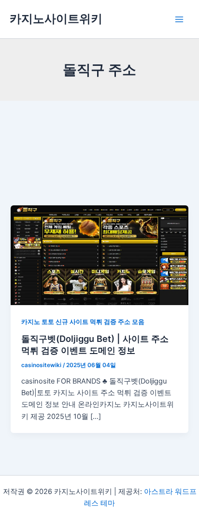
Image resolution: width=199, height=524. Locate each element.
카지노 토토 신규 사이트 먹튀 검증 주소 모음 (82, 321)
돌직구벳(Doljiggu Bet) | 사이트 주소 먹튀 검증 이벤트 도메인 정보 (95, 344)
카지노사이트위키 (56, 19)
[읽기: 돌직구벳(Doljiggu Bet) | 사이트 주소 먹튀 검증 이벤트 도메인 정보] (99, 254)
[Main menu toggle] (179, 19)
